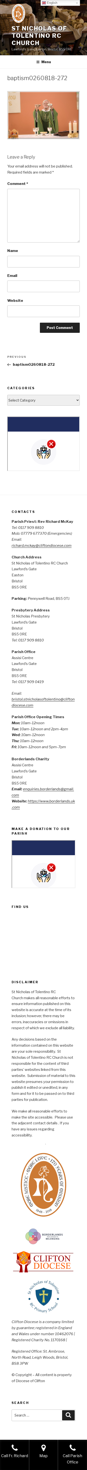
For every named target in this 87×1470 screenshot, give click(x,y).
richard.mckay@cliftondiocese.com (42, 545)
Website (15, 300)
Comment (17, 184)
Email (12, 276)
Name (12, 251)
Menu (46, 62)
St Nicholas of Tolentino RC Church (39, 35)
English (51, 3)
